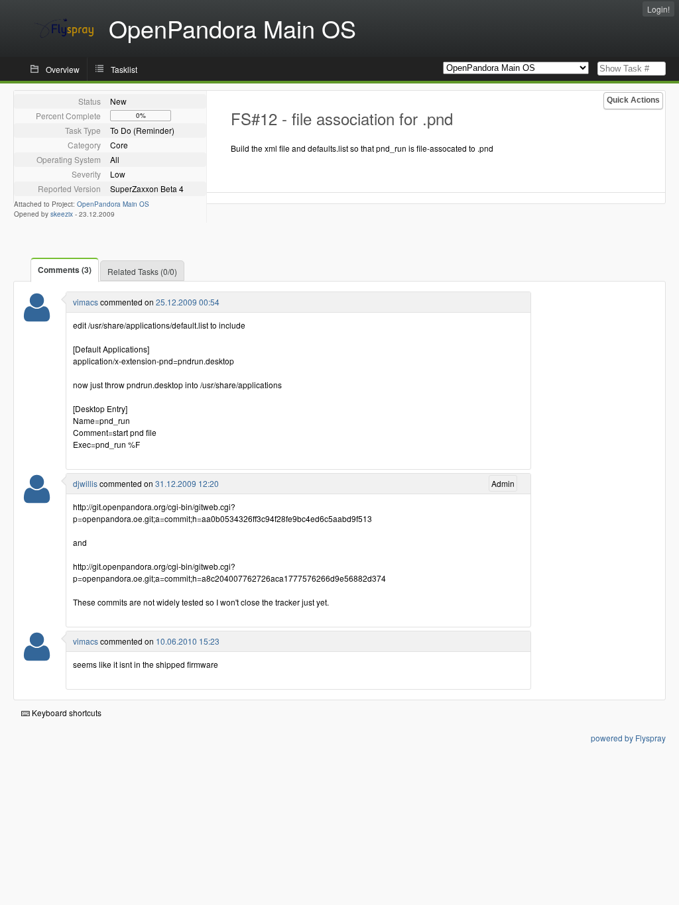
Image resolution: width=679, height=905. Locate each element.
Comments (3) (65, 270)
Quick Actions (633, 100)
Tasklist (124, 69)
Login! (658, 9)
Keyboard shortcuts (65, 712)
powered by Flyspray (628, 737)
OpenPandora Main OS (113, 204)
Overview (63, 69)
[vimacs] (37, 315)
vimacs (85, 301)
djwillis (85, 483)
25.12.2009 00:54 (187, 301)
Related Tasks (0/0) (142, 271)
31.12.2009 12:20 (187, 483)
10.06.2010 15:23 (187, 641)
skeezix (61, 214)
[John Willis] (37, 497)
